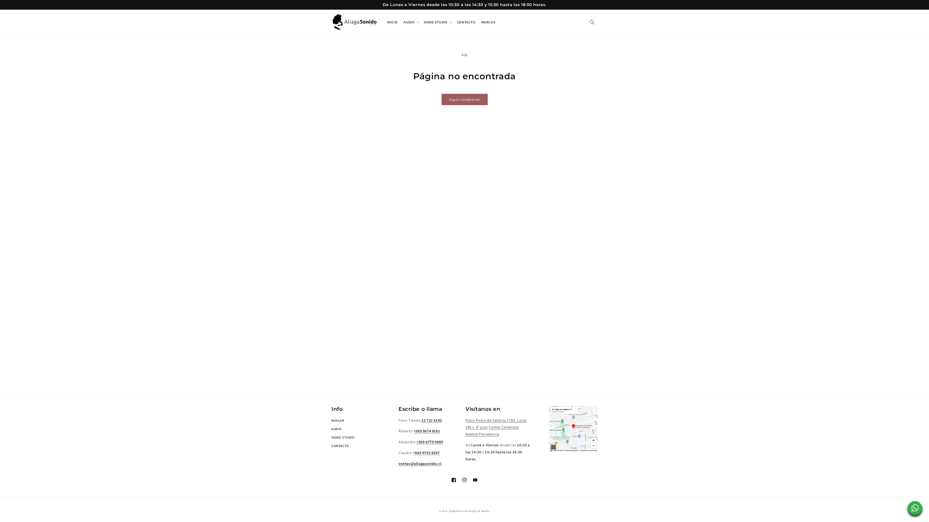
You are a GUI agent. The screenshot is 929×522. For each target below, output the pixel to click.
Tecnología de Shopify (477, 511)
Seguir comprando (464, 99)
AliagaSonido (456, 511)
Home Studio (343, 437)
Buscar (337, 420)
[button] (411, 22)
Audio (336, 429)
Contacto (340, 446)
